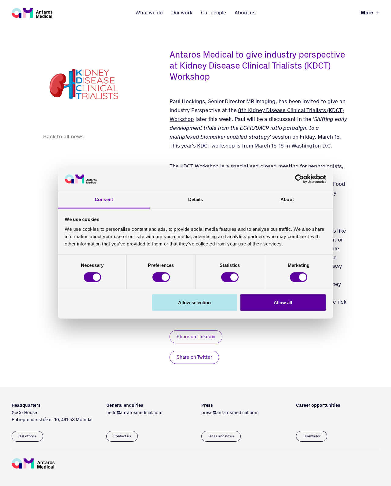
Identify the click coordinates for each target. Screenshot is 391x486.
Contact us (122, 436)
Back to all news (63, 136)
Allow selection (194, 302)
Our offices (27, 436)
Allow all (283, 302)
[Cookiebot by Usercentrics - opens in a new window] (299, 179)
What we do (149, 12)
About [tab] (287, 199)
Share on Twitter (194, 357)
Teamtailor (311, 436)
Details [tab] (195, 199)
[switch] (161, 277)
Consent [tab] (104, 199)
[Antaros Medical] (32, 13)
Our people (213, 12)
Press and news (221, 436)
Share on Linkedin (196, 336)
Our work (181, 12)
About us (245, 12)
